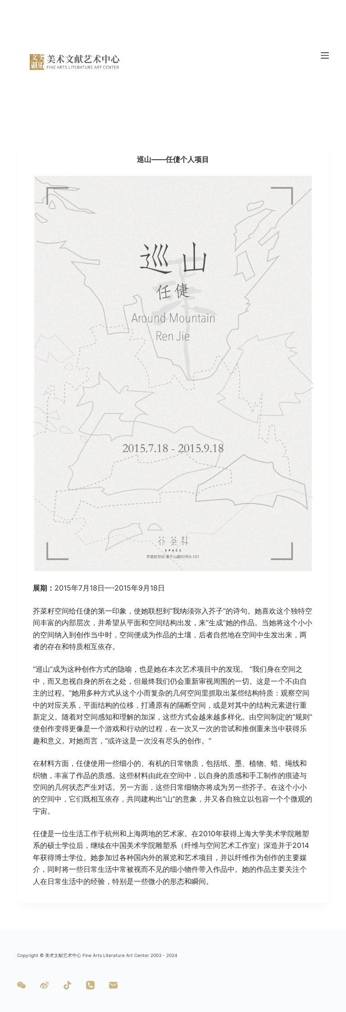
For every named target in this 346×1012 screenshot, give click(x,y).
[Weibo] (44, 985)
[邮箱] (113, 985)
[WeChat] (21, 985)
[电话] (90, 985)
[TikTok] (67, 985)
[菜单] (325, 55)
